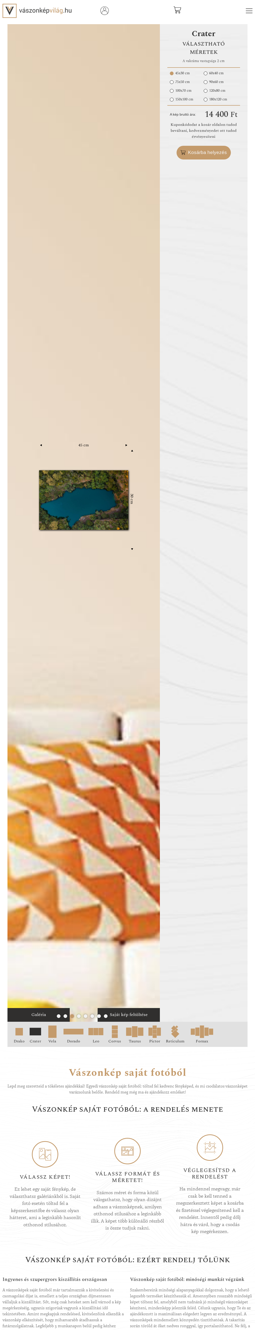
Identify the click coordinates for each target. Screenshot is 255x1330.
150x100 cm (184, 99)
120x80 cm (217, 91)
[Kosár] (177, 12)
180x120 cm (218, 99)
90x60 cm (216, 82)
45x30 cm (182, 73)
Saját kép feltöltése (129, 1014)
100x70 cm (183, 91)
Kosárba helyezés (207, 152)
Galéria (38, 1014)
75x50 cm (182, 82)
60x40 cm (216, 73)
